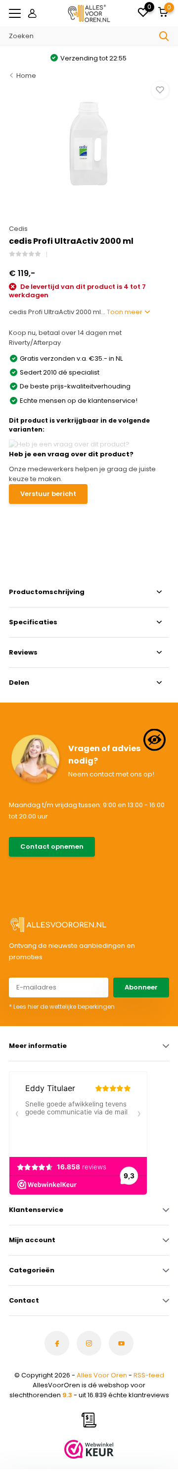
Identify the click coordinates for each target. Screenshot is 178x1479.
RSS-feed (149, 1375)
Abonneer (141, 987)
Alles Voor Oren (102, 1375)
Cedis (18, 228)
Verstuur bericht (48, 493)
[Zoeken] (164, 36)
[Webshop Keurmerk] (89, 1449)
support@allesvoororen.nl (49, 878)
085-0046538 (33, 869)
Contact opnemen (52, 846)
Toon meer (125, 312)
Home (26, 75)
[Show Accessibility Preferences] (154, 739)
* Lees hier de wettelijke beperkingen (62, 1006)
